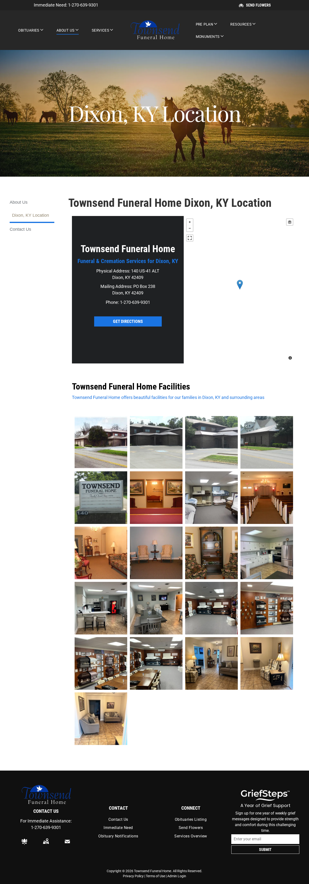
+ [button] (190, 222)
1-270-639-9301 (83, 4)
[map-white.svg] (46, 844)
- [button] (190, 228)
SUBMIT (265, 849)
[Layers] (290, 222)
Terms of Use (155, 876)
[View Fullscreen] (190, 238)
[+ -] (240, 289)
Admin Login (176, 876)
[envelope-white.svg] (67, 844)
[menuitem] (31, 30)
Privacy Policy (133, 876)
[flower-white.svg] (24, 844)
